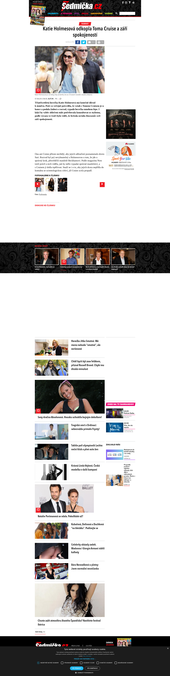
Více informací (87, 656)
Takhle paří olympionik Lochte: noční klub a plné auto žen (87, 447)
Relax (85, 14)
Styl (76, 14)
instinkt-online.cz (127, 457)
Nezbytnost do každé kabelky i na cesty (129, 451)
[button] (85, 659)
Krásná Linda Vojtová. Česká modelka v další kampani (85, 467)
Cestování (96, 14)
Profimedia (43, 194)
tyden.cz (127, 484)
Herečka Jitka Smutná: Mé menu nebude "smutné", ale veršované (85, 345)
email (93, 42)
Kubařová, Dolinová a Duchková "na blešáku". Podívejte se (87, 526)
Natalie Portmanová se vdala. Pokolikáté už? (60, 516)
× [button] (168, 648)
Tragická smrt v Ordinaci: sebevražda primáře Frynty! (85, 427)
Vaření (109, 14)
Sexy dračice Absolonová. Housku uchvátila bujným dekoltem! (70, 417)
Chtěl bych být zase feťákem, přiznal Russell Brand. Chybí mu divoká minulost (87, 365)
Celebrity (53, 14)
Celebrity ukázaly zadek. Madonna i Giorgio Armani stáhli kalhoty (88, 548)
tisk (102, 42)
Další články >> (40, 632)
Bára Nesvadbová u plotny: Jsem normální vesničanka (85, 567)
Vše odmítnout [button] (92, 668)
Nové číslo (38, 3)
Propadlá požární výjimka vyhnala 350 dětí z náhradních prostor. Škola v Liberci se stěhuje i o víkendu (129, 473)
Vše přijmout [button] (76, 668)
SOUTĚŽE (89, 646)
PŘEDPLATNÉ (75, 646)
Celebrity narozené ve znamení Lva (71, 267)
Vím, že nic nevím (128, 425)
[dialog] (85, 661)
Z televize (66, 14)
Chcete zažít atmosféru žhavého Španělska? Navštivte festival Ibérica (69, 622)
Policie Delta (129, 412)
